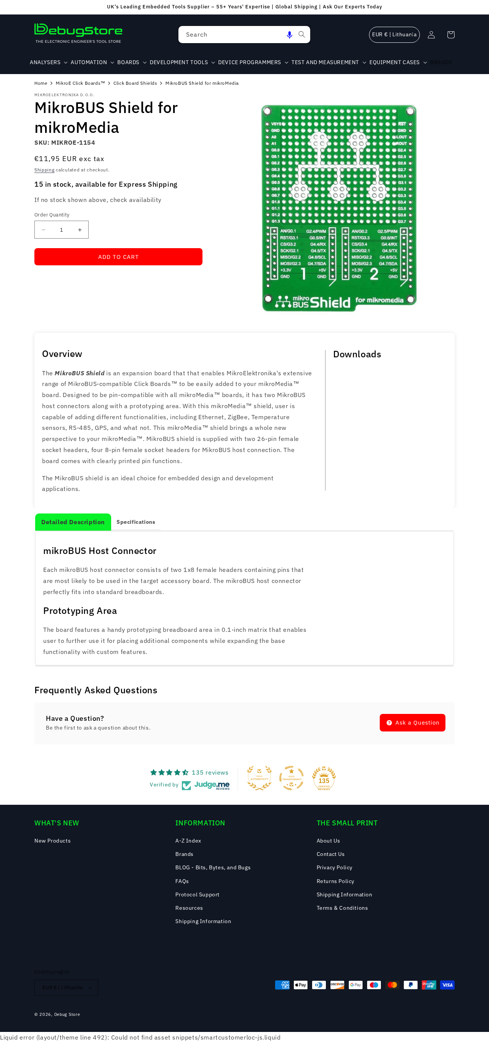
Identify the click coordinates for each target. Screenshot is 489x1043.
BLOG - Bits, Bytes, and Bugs (213, 867)
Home (40, 83)
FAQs (182, 881)
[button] (289, 35)
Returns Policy (336, 881)
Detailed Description (73, 522)
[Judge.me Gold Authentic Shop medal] (259, 778)
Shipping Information (203, 921)
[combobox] (244, 34)
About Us (328, 840)
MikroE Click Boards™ (80, 83)
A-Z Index (188, 840)
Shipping (44, 170)
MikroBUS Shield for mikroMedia (202, 83)
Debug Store (67, 1014)
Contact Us (331, 854)
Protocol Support (197, 894)
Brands (184, 854)
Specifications (136, 521)
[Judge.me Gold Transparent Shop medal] (291, 778)
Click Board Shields (135, 83)
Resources (189, 907)
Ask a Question (416, 722)
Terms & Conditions (342, 907)
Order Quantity (52, 215)
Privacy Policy (335, 867)
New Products (52, 840)
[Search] (301, 34)
